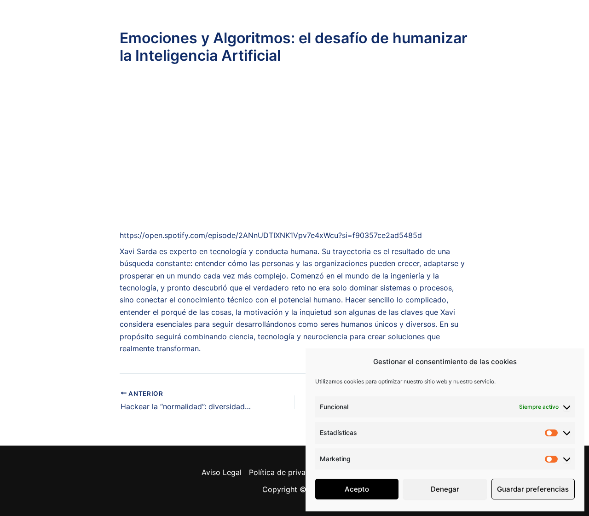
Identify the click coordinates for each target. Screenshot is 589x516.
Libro (190, 26)
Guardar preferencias (533, 489)
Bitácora (373, 26)
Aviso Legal (222, 472)
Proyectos (308, 26)
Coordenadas (447, 26)
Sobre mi (133, 26)
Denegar (445, 489)
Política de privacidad (287, 472)
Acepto (357, 489)
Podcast (244, 26)
